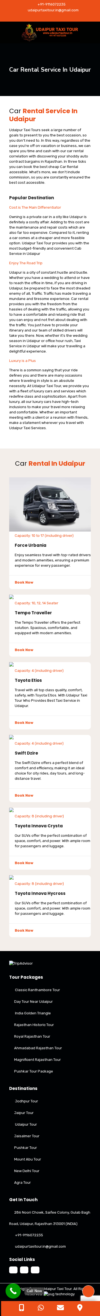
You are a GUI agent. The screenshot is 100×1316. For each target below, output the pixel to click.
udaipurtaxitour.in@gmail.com (53, 10)
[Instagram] (57, 17)
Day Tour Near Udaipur (33, 1001)
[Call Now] (13, 1291)
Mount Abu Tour (27, 1159)
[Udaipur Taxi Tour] (50, 32)
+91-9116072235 (52, 4)
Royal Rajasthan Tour (32, 1036)
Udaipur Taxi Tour (57, 1289)
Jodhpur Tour (26, 1101)
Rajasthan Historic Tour (34, 1025)
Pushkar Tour (25, 1148)
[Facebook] (43, 17)
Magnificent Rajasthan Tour (37, 1060)
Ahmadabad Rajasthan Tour (38, 1048)
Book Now (24, 582)
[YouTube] (50, 17)
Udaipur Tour (26, 1124)
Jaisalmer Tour (26, 1136)
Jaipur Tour (24, 1113)
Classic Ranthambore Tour (37, 990)
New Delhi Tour (26, 1171)
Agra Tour (22, 1182)
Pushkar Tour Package (33, 1071)
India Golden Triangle (33, 1013)
